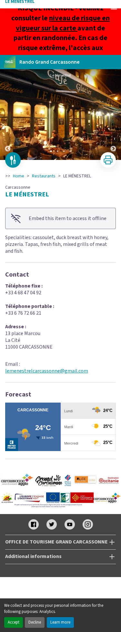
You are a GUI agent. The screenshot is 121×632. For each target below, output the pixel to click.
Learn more (60, 622)
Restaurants (43, 176)
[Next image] (113, 114)
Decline (34, 622)
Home (18, 176)
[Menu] (114, 7)
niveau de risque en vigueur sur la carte (63, 23)
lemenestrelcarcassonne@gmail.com (46, 370)
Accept (13, 622)
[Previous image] (7, 114)
